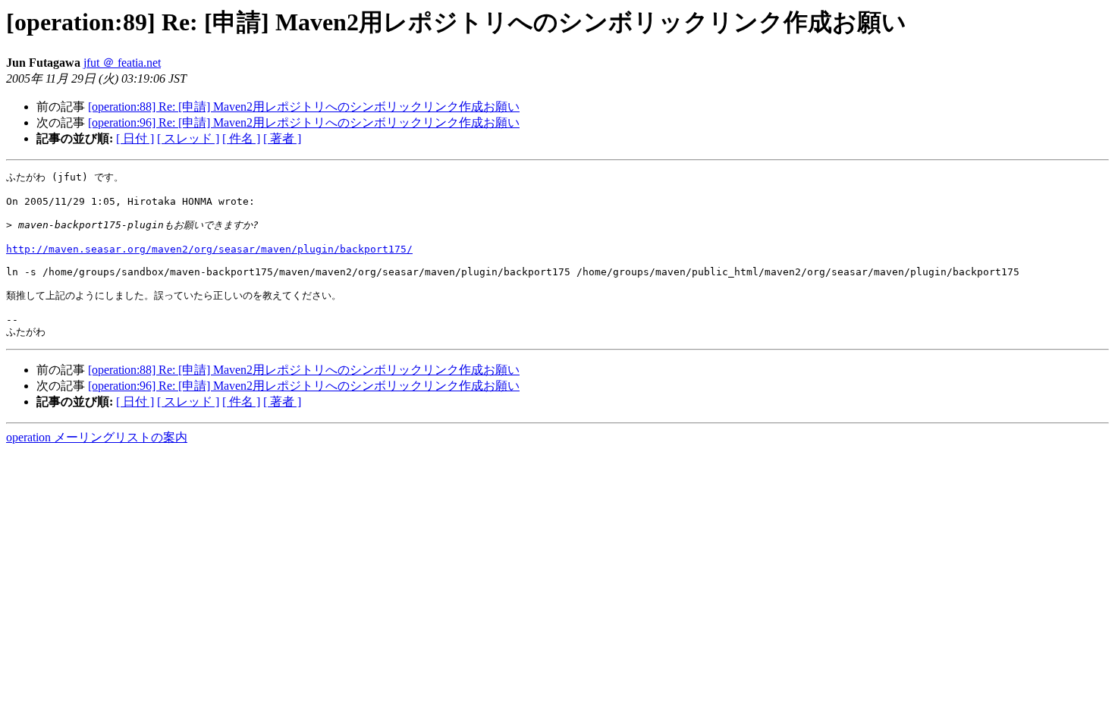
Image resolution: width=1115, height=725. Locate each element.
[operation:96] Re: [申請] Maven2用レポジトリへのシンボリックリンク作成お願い (304, 122)
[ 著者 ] (282, 138)
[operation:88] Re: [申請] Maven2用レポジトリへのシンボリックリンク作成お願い (304, 106)
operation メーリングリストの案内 (96, 437)
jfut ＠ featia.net (122, 62)
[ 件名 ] (241, 138)
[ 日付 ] (135, 138)
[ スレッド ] (188, 138)
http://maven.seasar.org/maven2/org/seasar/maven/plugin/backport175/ (209, 249)
